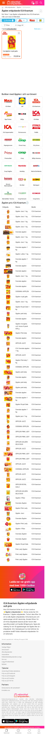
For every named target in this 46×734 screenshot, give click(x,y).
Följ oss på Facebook (8, 673)
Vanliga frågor (6, 647)
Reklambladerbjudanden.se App (12, 657)
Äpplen (19, 7)
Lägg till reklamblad (8, 662)
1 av (9, 29)
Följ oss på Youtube (8, 678)
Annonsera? (5, 649)
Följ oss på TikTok (7, 680)
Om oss (4, 659)
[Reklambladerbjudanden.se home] (15, 3)
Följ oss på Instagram (8, 676)
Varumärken (5, 654)
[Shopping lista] (36, 2)
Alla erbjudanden (10, 7)
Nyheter (4, 664)
